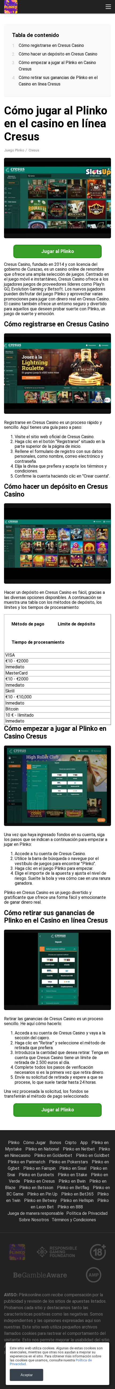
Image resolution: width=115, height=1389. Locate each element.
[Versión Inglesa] (37, 113)
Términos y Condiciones (74, 1219)
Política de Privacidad (87, 1213)
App (84, 1142)
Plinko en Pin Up (43, 1194)
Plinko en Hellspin (77, 1200)
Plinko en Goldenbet (53, 1155)
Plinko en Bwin (73, 1181)
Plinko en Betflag (73, 1187)
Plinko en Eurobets (37, 1174)
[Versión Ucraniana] (23, 125)
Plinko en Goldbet (92, 1155)
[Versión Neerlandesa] (65, 113)
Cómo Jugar (35, 1142)
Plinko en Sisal (73, 1168)
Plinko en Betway (41, 1200)
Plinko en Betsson (36, 1187)
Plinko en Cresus (40, 1181)
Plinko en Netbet (79, 1149)
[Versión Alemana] (51, 113)
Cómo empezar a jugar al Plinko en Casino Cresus (57, 66)
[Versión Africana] (51, 125)
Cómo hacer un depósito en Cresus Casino (58, 54)
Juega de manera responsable (35, 1213)
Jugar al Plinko (57, 251)
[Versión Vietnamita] (37, 125)
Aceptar (27, 1375)
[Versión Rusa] (9, 125)
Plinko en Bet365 (78, 1194)
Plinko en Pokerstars (69, 1161)
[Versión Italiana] (9, 113)
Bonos (55, 1142)
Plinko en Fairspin (40, 1168)
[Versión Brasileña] (93, 113)
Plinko (14, 1142)
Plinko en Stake (73, 1174)
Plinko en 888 (70, 1206)
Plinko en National (42, 1149)
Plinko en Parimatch (27, 1161)
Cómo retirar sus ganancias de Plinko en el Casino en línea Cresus (58, 81)
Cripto (71, 1142)
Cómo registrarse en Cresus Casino (51, 45)
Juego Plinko (14, 150)
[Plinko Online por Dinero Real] (10, 6)
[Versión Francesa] (23, 113)
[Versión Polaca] (79, 113)
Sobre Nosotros (34, 1219)
